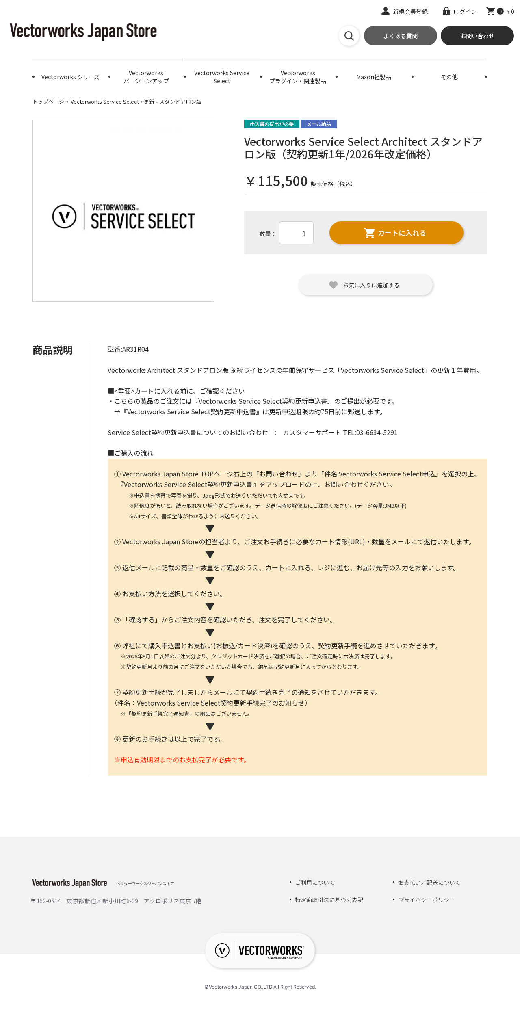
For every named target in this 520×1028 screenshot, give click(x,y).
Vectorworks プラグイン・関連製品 (297, 77)
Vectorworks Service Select (221, 77)
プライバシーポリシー (426, 900)
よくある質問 (401, 36)
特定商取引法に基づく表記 (329, 900)
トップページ (48, 101)
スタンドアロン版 (180, 101)
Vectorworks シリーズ (70, 77)
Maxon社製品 (373, 77)
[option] (123, 211)
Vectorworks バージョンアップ (146, 77)
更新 (149, 101)
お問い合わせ (477, 36)
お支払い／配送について (429, 882)
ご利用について (315, 882)
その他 (449, 77)
